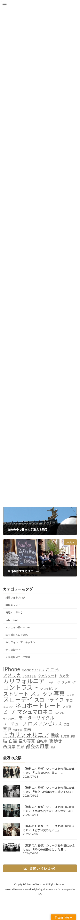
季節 (55, 735)
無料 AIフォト (13, 605)
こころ (52, 669)
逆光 (20, 747)
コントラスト (21, 687)
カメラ (64, 676)
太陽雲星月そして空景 (18, 657)
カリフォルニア (24, 681)
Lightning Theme (41, 889)
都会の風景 (37, 746)
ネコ (69, 700)
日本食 (65, 736)
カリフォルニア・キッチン (20, 642)
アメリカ (12, 675)
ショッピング (48, 688)
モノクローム (10, 718)
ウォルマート (47, 676)
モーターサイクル (36, 717)
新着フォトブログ (15, 597)
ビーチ (9, 712)
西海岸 (9, 746)
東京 (73, 736)
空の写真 (26, 741)
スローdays (12, 619)
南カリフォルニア (26, 734)
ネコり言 (8, 706)
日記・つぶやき (14, 612)
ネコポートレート (38, 705)
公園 (66, 724)
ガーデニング (53, 682)
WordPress (22, 889)
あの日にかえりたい (33, 670)
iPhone (11, 669)
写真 (7, 729)
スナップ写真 (47, 693)
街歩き (55, 741)
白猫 (13, 741)
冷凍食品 (17, 730)
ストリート (16, 693)
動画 (27, 729)
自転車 (42, 741)
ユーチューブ (14, 723)
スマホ (70, 694)
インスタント (29, 676)
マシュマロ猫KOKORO (18, 627)
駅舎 (53, 747)
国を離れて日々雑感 (17, 634)
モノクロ (59, 712)
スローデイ (18, 699)
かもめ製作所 (13, 649)
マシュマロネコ (35, 711)
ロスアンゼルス (45, 723)
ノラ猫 (67, 706)
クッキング (69, 682)
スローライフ (49, 699)
